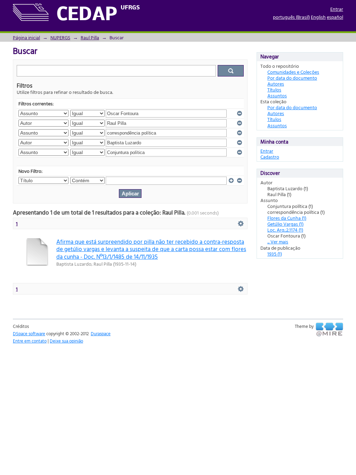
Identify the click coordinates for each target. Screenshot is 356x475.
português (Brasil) (291, 17)
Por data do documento (292, 77)
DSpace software (29, 333)
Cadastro (269, 156)
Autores (275, 83)
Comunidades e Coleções (293, 71)
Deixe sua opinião (66, 340)
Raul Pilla (90, 37)
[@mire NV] (329, 329)
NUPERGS (60, 37)
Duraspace (101, 333)
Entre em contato (30, 340)
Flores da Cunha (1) (286, 218)
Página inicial (26, 37)
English (318, 17)
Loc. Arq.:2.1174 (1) (285, 229)
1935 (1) (274, 253)
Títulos (274, 89)
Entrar (336, 9)
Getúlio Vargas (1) (285, 223)
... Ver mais (277, 241)
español (335, 17)
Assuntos (277, 95)
